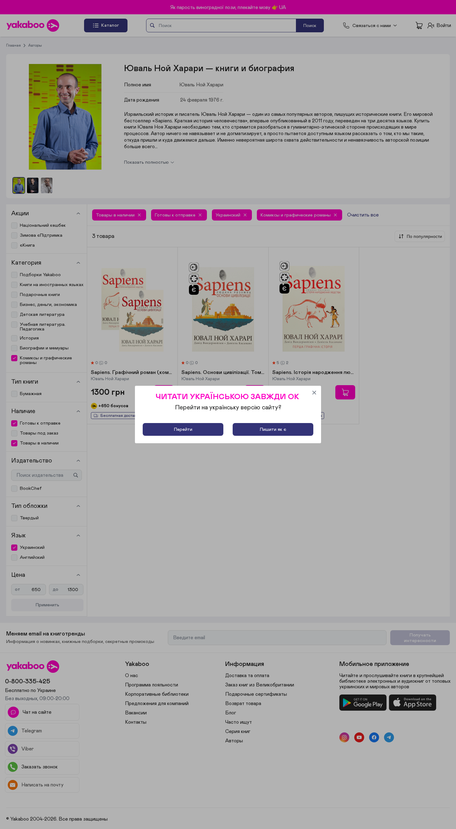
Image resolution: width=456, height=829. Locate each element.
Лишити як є (273, 429)
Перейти (183, 429)
